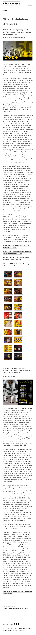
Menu (5, 10)
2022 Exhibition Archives (15, 608)
